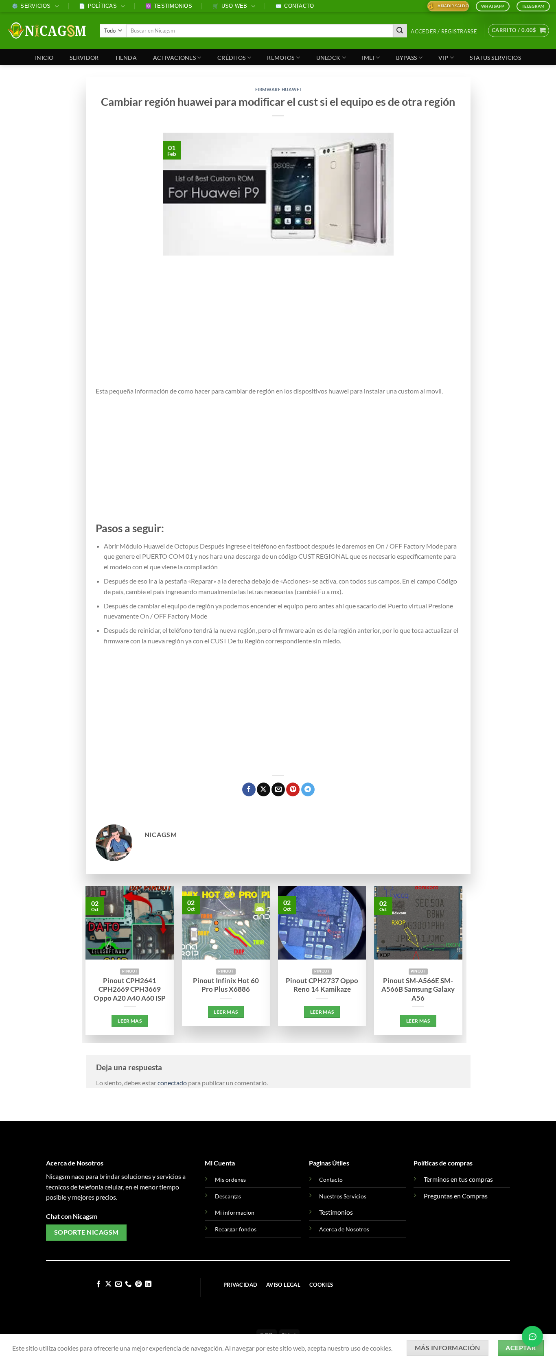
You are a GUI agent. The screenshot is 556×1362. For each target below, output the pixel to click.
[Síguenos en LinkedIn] (148, 1284)
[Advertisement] (278, 326)
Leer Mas (130, 1020)
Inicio (44, 58)
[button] (444, 31)
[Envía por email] (278, 789)
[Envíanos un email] (118, 1284)
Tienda (126, 58)
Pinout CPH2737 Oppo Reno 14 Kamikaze (322, 985)
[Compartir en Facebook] (249, 789)
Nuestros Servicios (342, 1196)
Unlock (328, 57)
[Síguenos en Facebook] (98, 1284)
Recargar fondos (235, 1229)
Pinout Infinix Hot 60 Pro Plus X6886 (226, 985)
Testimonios (168, 6)
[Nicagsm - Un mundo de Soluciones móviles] (47, 30)
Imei (368, 57)
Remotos (280, 57)
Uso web (229, 6)
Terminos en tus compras (458, 1179)
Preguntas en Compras (456, 1196)
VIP (443, 57)
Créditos (231, 57)
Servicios (31, 6)
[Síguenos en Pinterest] (138, 1284)
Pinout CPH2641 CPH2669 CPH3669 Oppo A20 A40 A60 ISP (130, 989)
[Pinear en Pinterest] (293, 789)
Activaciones (174, 57)
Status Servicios (495, 58)
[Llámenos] (128, 1284)
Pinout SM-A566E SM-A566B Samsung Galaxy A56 (418, 989)
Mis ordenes (230, 1179)
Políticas (98, 6)
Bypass (406, 57)
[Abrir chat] (532, 1337)
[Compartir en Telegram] (308, 789)
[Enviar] (400, 31)
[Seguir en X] (108, 1284)
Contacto (295, 6)
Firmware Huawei (278, 89)
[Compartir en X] (263, 789)
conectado (172, 1083)
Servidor (84, 58)
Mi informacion (234, 1212)
